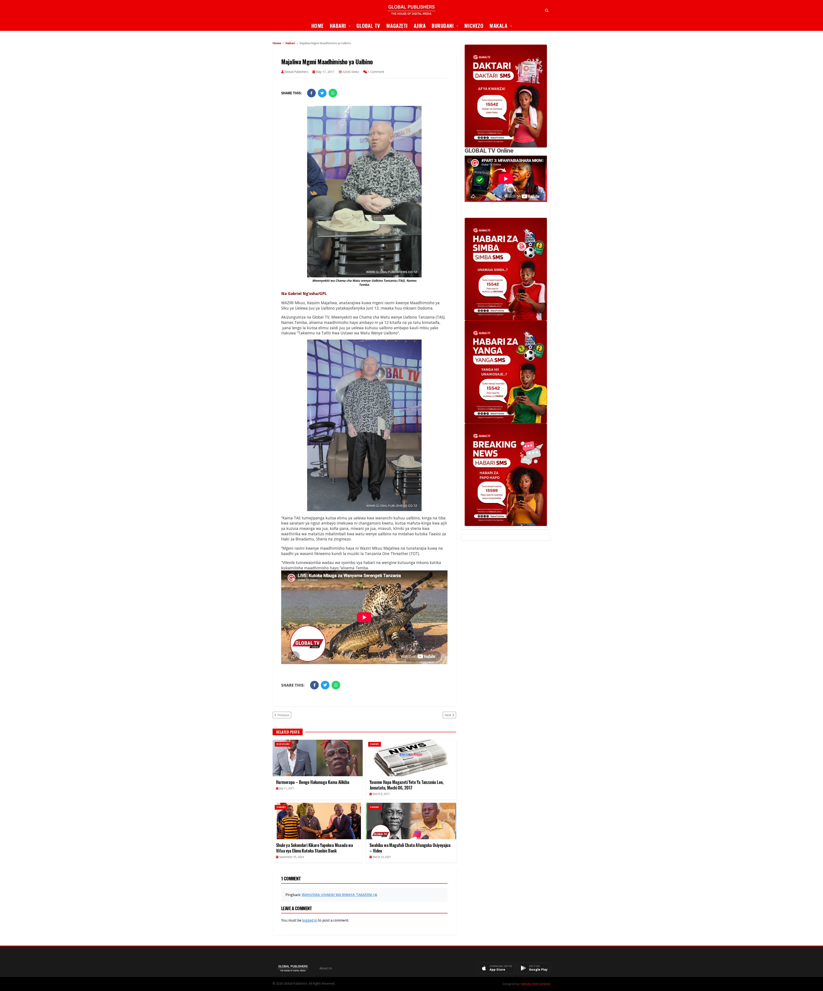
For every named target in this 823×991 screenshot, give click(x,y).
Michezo (474, 25)
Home (317, 25)
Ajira (420, 25)
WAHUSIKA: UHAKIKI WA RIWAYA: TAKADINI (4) (339, 894)
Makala (502, 25)
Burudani (446, 25)
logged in (309, 920)
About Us (326, 968)
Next (448, 715)
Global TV (368, 25)
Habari (342, 25)
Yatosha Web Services (535, 984)
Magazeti (397, 25)
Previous (283, 715)
